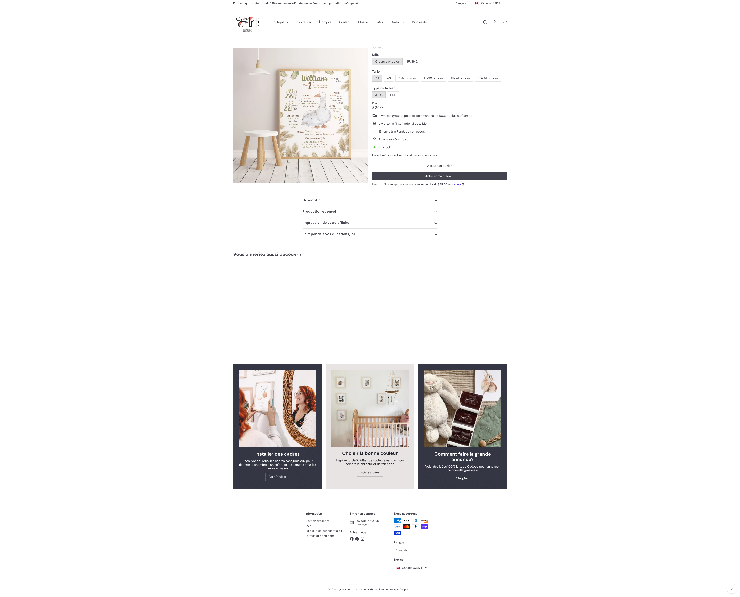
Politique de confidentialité (323, 531)
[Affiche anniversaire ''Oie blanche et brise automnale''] (254, 296)
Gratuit (396, 22)
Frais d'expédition (383, 155)
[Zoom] (300, 115)
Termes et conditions (320, 536)
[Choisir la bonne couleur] (370, 408)
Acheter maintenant (439, 176)
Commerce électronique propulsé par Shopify (382, 589)
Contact (345, 22)
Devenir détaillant (317, 521)
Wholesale (419, 22)
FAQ (308, 526)
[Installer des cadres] (277, 408)
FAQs (379, 22)
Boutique (278, 22)
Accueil (376, 47)
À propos (325, 22)
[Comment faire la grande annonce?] (462, 408)
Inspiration (303, 22)
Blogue (363, 22)
